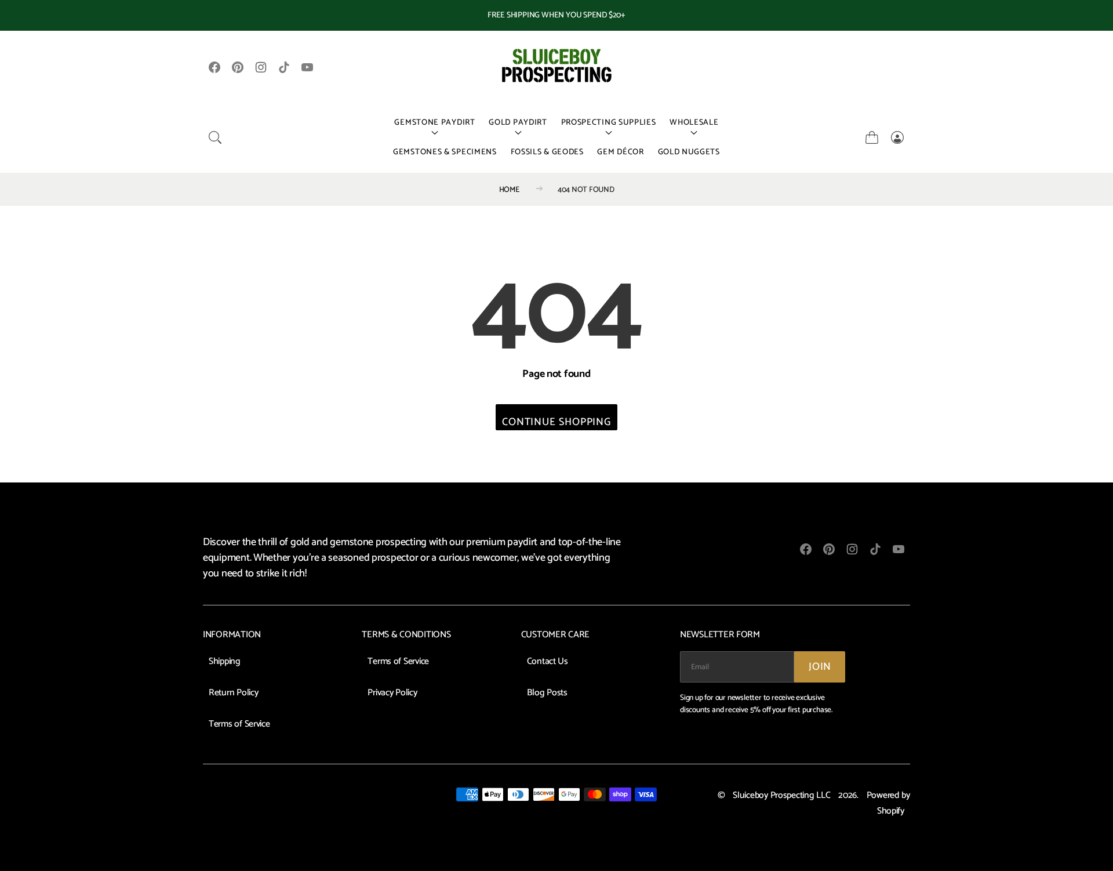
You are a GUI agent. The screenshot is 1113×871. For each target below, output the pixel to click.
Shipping (225, 661)
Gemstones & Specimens (445, 152)
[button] (215, 137)
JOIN (820, 667)
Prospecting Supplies (608, 122)
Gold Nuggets (689, 152)
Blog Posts (547, 693)
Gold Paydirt (518, 122)
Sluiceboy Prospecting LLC (781, 795)
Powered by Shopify (888, 803)
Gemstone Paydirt (434, 122)
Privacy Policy (392, 693)
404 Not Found (586, 189)
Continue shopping (556, 421)
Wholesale (694, 122)
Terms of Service (239, 724)
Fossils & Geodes (547, 152)
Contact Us (547, 661)
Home (509, 189)
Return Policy (234, 693)
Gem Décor (620, 152)
